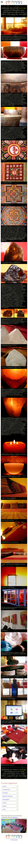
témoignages (5, 799)
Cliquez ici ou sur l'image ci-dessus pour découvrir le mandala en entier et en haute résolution (13, 239)
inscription (5, 792)
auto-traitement (14, 8)
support (4, 806)
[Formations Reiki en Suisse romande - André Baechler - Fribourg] (14, 837)
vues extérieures (7, 10)
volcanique (8, 294)
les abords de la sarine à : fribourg (11, 12)
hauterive (3, 14)
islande (24, 14)
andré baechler (16, 10)
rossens (9, 14)
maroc (13, 14)
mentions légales (14, 839)
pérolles (22, 12)
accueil (4, 786)
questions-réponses (7, 796)
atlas (17, 14)
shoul (20, 14)
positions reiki (5, 8)
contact (4, 802)
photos (22, 10)
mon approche (6, 789)
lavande (13, 698)
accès (3, 809)
